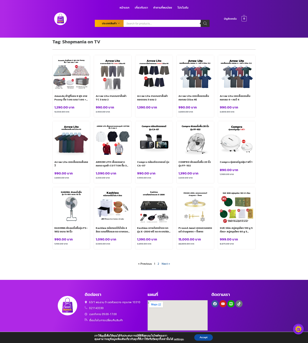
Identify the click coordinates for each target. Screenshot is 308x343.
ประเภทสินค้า (109, 23)
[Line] (231, 303)
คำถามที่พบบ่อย (162, 8)
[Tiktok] (239, 303)
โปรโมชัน (182, 8)
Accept (203, 337)
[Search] (205, 23)
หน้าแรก (124, 8)
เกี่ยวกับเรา (141, 8)
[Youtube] (223, 303)
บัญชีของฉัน (230, 19)
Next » (166, 263)
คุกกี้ (103, 335)
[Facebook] (215, 303)
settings (179, 339)
